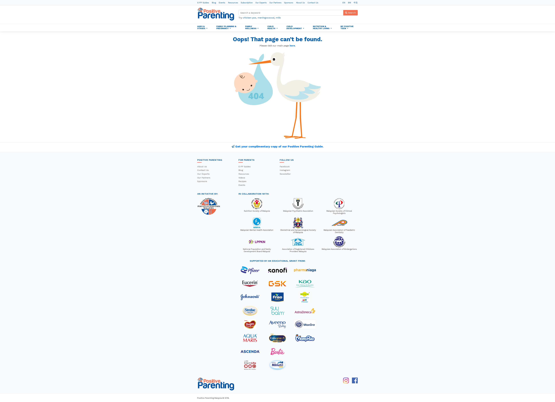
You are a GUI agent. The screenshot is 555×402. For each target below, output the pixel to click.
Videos (241, 177)
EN (343, 2)
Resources (233, 2)
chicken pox (249, 17)
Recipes (242, 181)
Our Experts (261, 2)
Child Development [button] (294, 27)
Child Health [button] (271, 27)
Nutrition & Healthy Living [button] (321, 27)
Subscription (247, 2)
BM (349, 2)
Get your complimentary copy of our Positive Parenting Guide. (279, 146)
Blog (214, 2)
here (292, 45)
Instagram (285, 170)
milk (278, 17)
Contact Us (313, 2)
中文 (356, 2)
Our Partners (275, 2)
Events (222, 2)
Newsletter (285, 174)
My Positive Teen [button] (347, 27)
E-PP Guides (203, 2)
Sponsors (288, 2)
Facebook (285, 166)
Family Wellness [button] (251, 27)
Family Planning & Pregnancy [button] (226, 27)
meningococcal (266, 17)
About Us (300, 2)
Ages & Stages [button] (201, 27)
